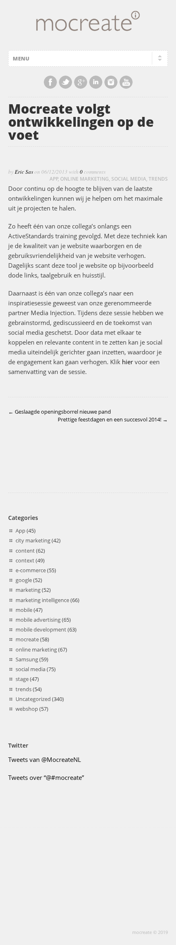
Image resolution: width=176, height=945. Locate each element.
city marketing (33, 540)
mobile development (41, 629)
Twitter (65, 82)
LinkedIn (95, 82)
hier (127, 362)
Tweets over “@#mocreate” (46, 777)
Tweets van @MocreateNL (44, 759)
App (54, 178)
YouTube (126, 82)
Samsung (27, 659)
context (25, 560)
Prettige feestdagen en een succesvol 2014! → (113, 419)
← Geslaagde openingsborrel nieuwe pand (59, 411)
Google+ (80, 82)
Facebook (50, 82)
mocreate (27, 639)
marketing (28, 589)
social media (128, 178)
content (25, 550)
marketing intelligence (42, 600)
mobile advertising (38, 619)
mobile (24, 610)
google (24, 580)
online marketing (84, 178)
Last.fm (110, 82)
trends (158, 178)
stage (22, 679)
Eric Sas (24, 171)
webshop (27, 708)
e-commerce (31, 570)
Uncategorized (33, 699)
